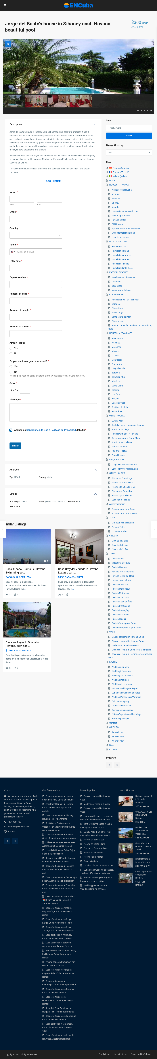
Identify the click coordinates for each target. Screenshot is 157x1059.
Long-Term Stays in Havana (125, 469)
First (12, 204)
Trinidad (115, 355)
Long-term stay (116, 459)
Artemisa (116, 342)
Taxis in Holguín (119, 619)
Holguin (115, 398)
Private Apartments (121, 215)
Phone (14, 244)
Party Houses (118, 455)
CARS (112, 632)
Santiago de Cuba (120, 407)
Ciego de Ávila (118, 368)
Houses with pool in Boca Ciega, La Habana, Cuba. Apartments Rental (59, 954)
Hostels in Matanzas (121, 255)
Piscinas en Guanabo (122, 491)
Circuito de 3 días (120, 541)
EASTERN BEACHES (118, 272)
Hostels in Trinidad (120, 263)
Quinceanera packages (122, 710)
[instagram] (117, 765)
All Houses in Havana (122, 190)
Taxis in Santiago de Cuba (124, 623)
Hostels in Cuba (119, 246)
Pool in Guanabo (119, 446)
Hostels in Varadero (121, 259)
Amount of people (20, 310)
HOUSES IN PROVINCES (120, 333)
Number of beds (19, 293)
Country (15, 228)
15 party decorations (121, 705)
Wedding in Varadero (121, 671)
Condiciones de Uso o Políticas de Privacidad (51, 430)
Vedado (115, 207)
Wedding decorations (122, 684)
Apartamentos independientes (126, 228)
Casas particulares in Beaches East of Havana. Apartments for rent (58, 869)
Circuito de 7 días (120, 549)
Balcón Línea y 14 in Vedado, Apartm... (143, 799)
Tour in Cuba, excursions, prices (98, 865)
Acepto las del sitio (49, 430)
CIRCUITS (114, 535)
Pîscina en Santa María (122, 482)
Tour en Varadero (120, 531)
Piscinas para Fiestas (122, 495)
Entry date (16, 261)
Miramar (116, 194)
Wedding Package (120, 680)
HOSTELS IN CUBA (118, 241)
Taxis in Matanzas (120, 593)
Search (129, 135)
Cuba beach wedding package (126, 693)
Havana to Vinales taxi (122, 580)
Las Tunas (116, 394)
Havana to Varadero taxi (123, 571)
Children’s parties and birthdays (126, 714)
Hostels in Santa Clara (122, 268)
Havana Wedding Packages (125, 688)
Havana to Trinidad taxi (123, 576)
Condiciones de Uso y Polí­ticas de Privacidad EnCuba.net (125, 1054)
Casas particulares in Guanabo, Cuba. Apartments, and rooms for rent (58, 888)
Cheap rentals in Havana (123, 233)
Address (14, 469)
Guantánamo (118, 411)
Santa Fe (116, 198)
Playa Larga (117, 312)
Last (39, 204)
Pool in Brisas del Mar (122, 442)
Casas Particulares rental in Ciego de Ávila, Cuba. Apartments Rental (58, 973)
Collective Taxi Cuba (121, 563)
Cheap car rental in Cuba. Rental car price (131, 650)
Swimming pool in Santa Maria (126, 438)
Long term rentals (120, 237)
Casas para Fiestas (121, 500)
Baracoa (116, 372)
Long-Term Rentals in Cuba (124, 464)
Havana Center (119, 220)
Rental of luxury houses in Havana (128, 425)
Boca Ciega (117, 286)
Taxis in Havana (119, 567)
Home (112, 180)
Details (13, 493)
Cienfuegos (117, 360)
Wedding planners (120, 667)
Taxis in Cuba (118, 558)
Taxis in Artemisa (120, 584)
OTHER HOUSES (117, 415)
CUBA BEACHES (117, 294)
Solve (13, 383)
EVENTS (113, 662)
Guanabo (116, 281)
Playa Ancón (118, 321)
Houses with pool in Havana (125, 434)
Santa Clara (117, 385)
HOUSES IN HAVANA (119, 185)
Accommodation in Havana (125, 513)
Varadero (116, 304)
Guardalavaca (118, 403)
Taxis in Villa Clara (120, 597)
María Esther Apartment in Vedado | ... (141, 830)
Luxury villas (117, 421)
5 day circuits (118, 736)
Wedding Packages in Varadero (126, 697)
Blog (111, 745)
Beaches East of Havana (123, 277)
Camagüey (117, 364)
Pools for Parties (119, 451)
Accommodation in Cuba (123, 509)
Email (13, 211)
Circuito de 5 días (120, 545)
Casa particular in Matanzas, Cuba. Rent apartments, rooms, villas (57, 1027)
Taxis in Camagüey (120, 610)
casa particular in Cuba (20, 803)
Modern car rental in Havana (125, 645)
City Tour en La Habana (123, 522)
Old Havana (117, 224)
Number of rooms (20, 326)
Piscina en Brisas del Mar (95, 848)
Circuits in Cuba (91, 861)
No (15, 353)
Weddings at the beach (122, 675)
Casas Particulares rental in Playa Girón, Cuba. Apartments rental (57, 911)
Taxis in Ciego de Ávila (122, 601)
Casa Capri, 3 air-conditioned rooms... (143, 874)
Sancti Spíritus (118, 377)
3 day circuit (117, 732)
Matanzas (116, 347)
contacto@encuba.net (18, 826)
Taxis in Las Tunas (120, 614)
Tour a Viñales (118, 527)
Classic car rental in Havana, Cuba (128, 637)
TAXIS (112, 553)
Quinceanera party (120, 701)
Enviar (15, 445)
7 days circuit (118, 741)
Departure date (19, 277)
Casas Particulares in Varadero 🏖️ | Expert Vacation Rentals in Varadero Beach (58, 900)
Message (15, 399)
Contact (113, 723)
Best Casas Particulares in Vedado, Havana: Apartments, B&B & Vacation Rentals (58, 826)
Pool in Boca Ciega (120, 429)
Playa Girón (117, 308)
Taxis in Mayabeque (121, 589)
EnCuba (11, 831)
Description (16, 124)
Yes (16, 348)
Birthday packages (120, 718)
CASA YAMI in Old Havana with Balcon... (143, 815)
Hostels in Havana (120, 251)
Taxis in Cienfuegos (121, 606)
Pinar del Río (117, 338)
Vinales (115, 351)
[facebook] (109, 765)
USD (110, 152)
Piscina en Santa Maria (94, 844)
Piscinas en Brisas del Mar (124, 487)
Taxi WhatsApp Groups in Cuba (126, 627)
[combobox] (36, 235)
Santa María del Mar (121, 290)
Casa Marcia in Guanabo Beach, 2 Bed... (143, 846)
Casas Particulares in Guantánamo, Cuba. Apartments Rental (57, 1000)
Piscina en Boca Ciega (122, 478)
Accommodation (117, 504)
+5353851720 (14, 822)
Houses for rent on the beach (125, 299)
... (25, 589)
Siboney (115, 203)
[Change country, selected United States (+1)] (13, 251)
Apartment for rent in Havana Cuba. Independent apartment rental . (57, 807)
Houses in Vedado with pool (125, 211)
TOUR (112, 517)
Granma (115, 390)
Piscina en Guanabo (93, 852)
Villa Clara (116, 381)
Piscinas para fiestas (93, 857)
